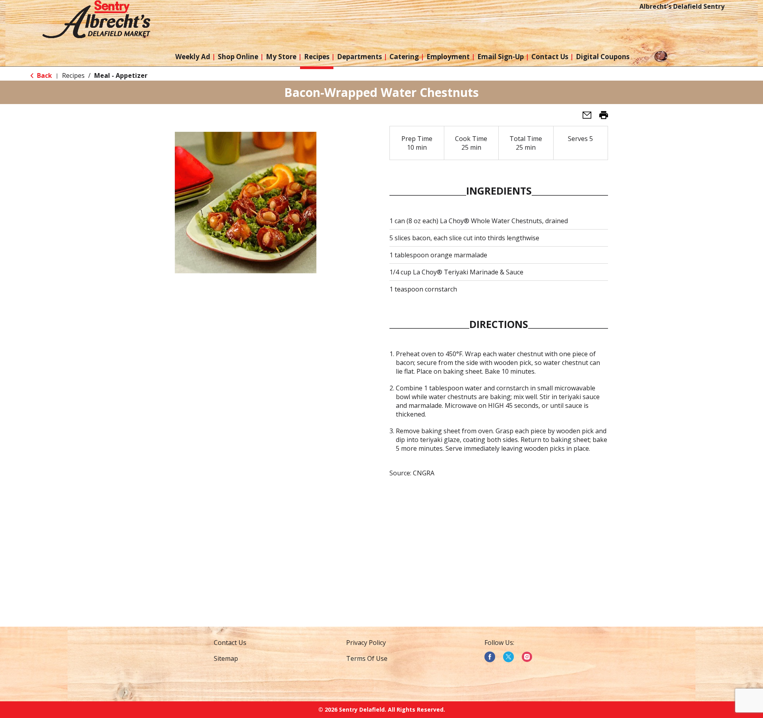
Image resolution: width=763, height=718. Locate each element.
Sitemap (226, 658)
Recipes (73, 75)
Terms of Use (366, 658)
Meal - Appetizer (120, 75)
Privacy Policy (366, 643)
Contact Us (230, 643)
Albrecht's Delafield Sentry (681, 6)
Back (43, 75)
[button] (583, 117)
